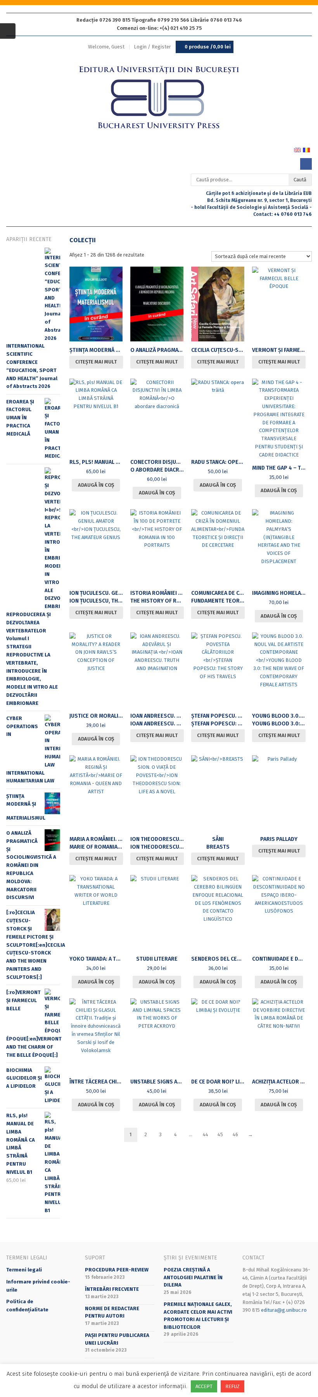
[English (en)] (297, 150)
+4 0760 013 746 (293, 214)
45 (220, 1134)
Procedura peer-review (117, 1270)
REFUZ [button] (232, 1386)
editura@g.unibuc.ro (284, 1310)
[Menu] (8, 31)
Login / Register (152, 47)
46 (235, 1134)
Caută (300, 180)
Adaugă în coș (96, 485)
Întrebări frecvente (112, 1289)
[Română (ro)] (306, 150)
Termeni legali (24, 1270)
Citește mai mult (96, 362)
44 (205, 1134)
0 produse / (208, 47)
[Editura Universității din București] (158, 97)
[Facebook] (306, 164)
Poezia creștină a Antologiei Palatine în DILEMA (193, 1277)
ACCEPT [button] (204, 1386)
